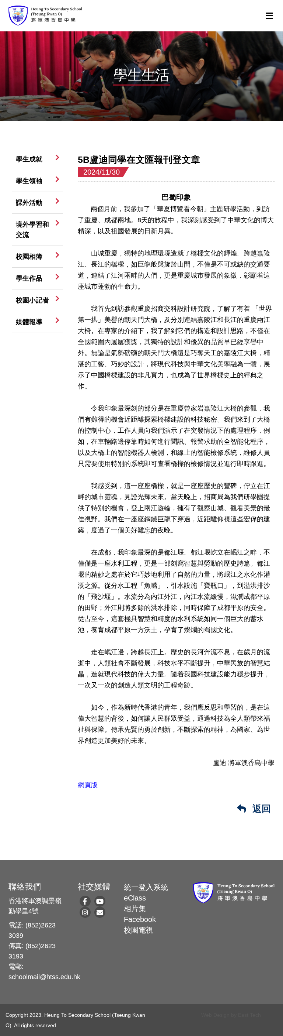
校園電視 (138, 930)
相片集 (135, 909)
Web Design (215, 1015)
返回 (260, 808)
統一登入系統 (146, 887)
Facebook (140, 919)
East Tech (249, 1015)
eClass (135, 898)
